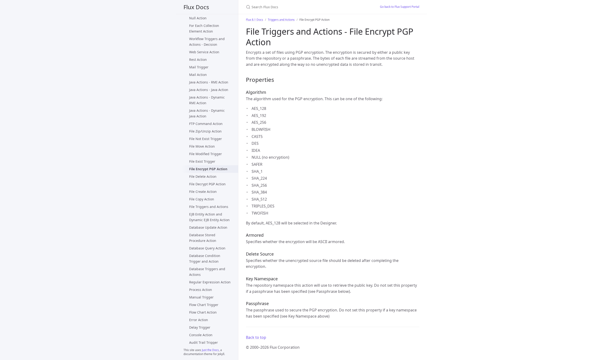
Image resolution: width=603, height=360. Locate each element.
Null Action (198, 18)
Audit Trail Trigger (203, 342)
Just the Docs (210, 350)
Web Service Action (204, 52)
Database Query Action (207, 248)
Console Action (200, 335)
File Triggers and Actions (208, 206)
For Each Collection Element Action (204, 28)
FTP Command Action (206, 123)
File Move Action (202, 146)
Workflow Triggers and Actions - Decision (207, 42)
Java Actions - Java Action (208, 89)
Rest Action (198, 59)
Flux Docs (196, 7)
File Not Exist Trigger (205, 139)
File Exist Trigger (202, 161)
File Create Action (203, 191)
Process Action (200, 289)
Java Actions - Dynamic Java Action (207, 113)
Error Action (198, 320)
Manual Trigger (201, 297)
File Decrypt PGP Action (207, 184)
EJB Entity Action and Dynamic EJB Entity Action (209, 217)
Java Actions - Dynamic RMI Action (207, 100)
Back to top (256, 337)
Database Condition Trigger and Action (204, 258)
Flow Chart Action (203, 312)
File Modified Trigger (205, 154)
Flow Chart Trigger (203, 304)
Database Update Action (208, 227)
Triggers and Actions (281, 20)
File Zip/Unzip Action (205, 131)
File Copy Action (201, 199)
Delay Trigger (199, 327)
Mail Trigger (198, 67)
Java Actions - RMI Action (208, 82)
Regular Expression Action (210, 282)
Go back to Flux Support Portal (399, 7)
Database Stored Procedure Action (202, 238)
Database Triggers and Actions (207, 272)
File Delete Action (202, 176)
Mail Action (198, 74)
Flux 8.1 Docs (254, 20)
